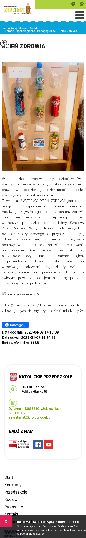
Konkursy (13, 484)
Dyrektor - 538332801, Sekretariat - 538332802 (82, 4)
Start (8, 477)
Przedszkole (15, 492)
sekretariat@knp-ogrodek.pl (74, 4)
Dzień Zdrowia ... (68, 31)
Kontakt (11, 514)
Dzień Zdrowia (23, 46)
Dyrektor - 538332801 (25, 409)
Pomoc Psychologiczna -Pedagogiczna (29, 31)
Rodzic (33, 28)
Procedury (13, 506)
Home (23, 28)
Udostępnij (17, 325)
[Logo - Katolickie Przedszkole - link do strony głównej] (17, 8)
